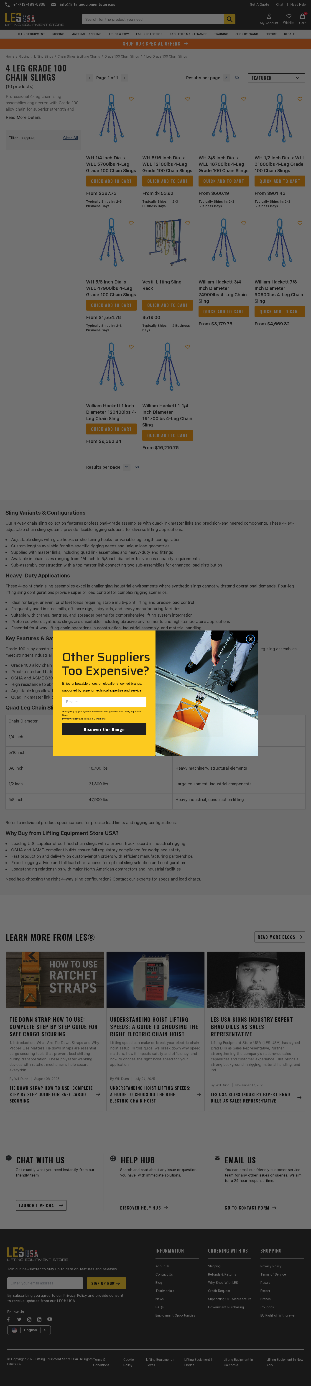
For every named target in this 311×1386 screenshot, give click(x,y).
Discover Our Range (104, 729)
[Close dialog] (251, 639)
